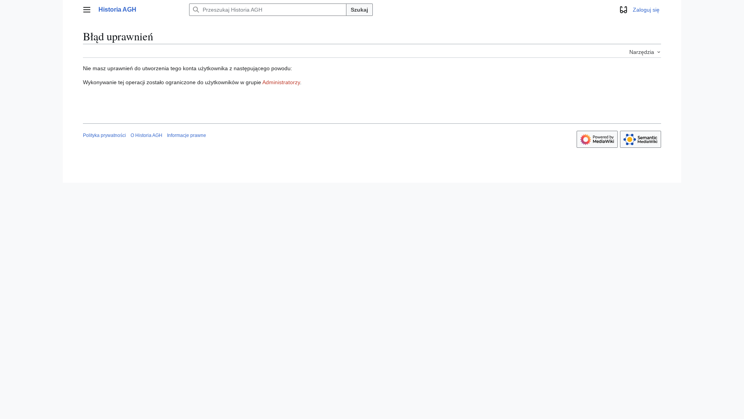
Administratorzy (281, 82)
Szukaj (359, 10)
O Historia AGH (146, 135)
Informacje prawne (186, 135)
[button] (87, 9)
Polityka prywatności (104, 135)
